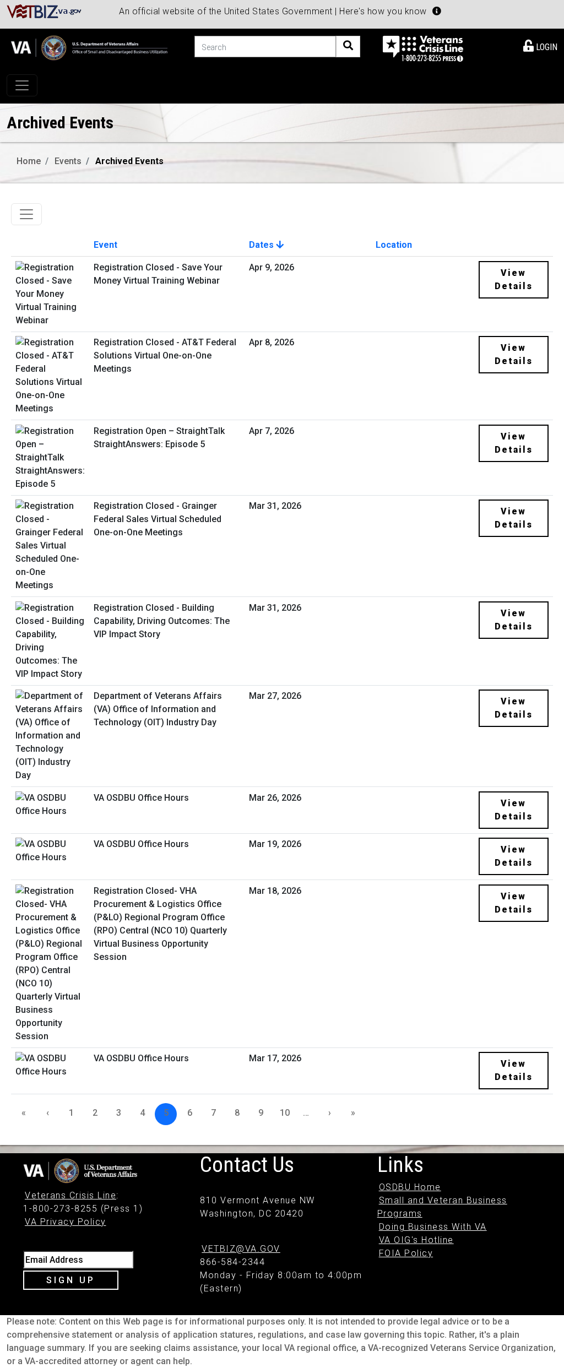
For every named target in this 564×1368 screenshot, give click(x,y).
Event (105, 245)
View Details (514, 279)
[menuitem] (540, 45)
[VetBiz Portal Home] (44, 11)
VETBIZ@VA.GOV (241, 1249)
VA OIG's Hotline (416, 1240)
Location (394, 245)
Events (68, 161)
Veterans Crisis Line (70, 1195)
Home (29, 161)
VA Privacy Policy (65, 1222)
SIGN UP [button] (70, 1280)
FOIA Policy (406, 1253)
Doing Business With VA (433, 1227)
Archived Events (129, 161)
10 (285, 1113)
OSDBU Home (410, 1187)
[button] (436, 11)
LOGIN (545, 47)
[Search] (348, 46)
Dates (262, 245)
